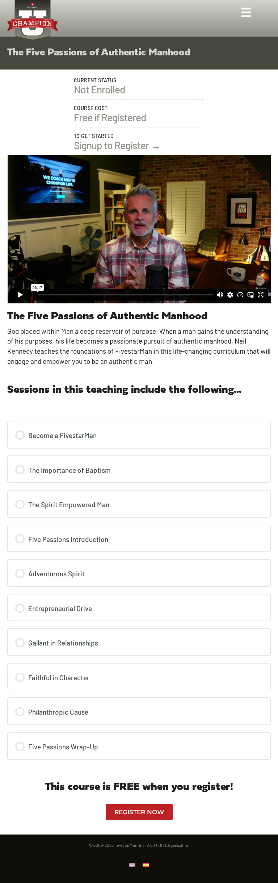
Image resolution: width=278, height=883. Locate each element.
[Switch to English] (132, 864)
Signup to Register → (117, 145)
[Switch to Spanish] (146, 864)
